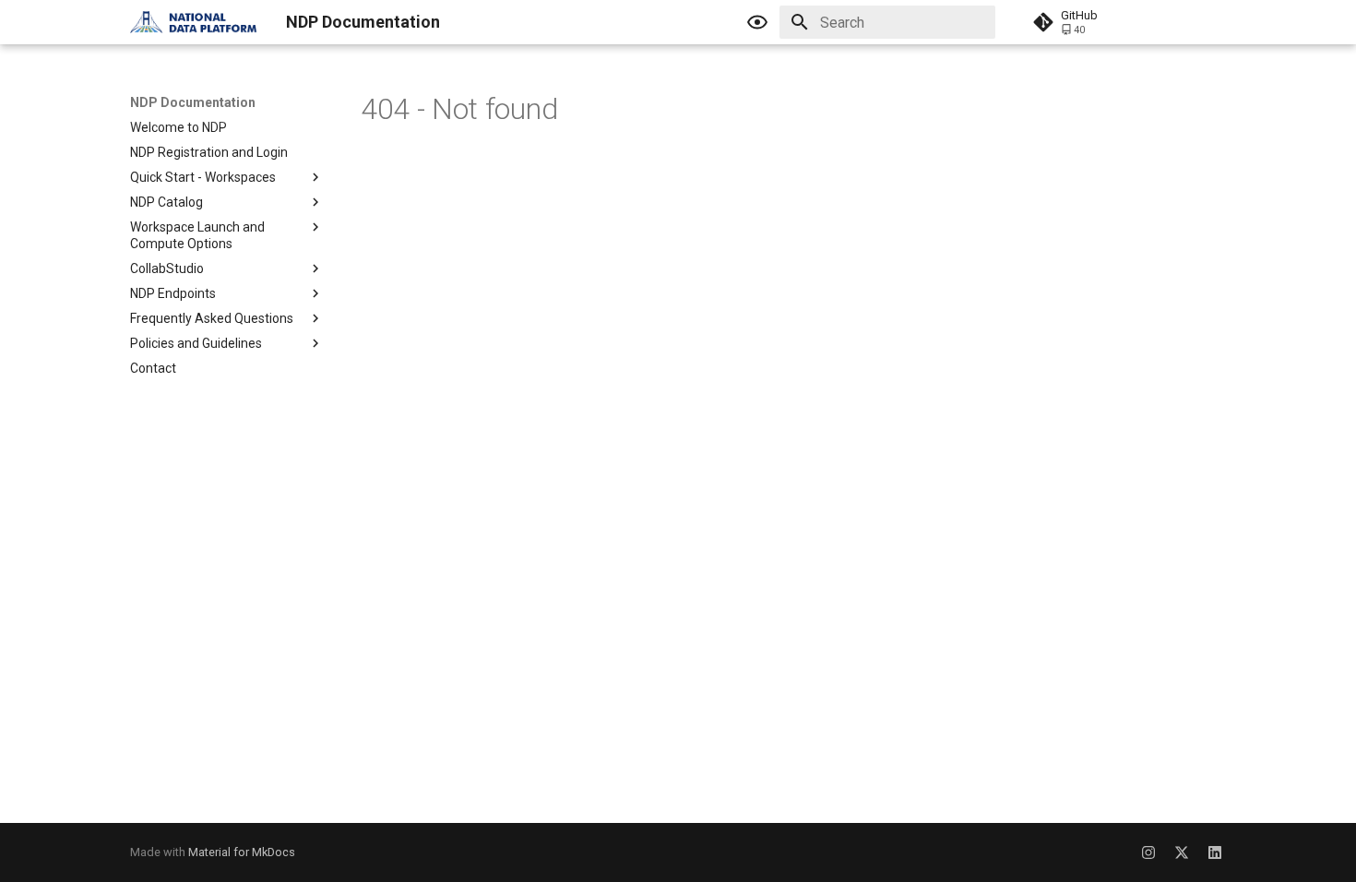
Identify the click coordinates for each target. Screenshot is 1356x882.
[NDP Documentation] (193, 22)
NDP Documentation (193, 102)
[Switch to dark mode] (757, 22)
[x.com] (1181, 852)
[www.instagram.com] (1148, 852)
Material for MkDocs (241, 852)
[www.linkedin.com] (1215, 852)
